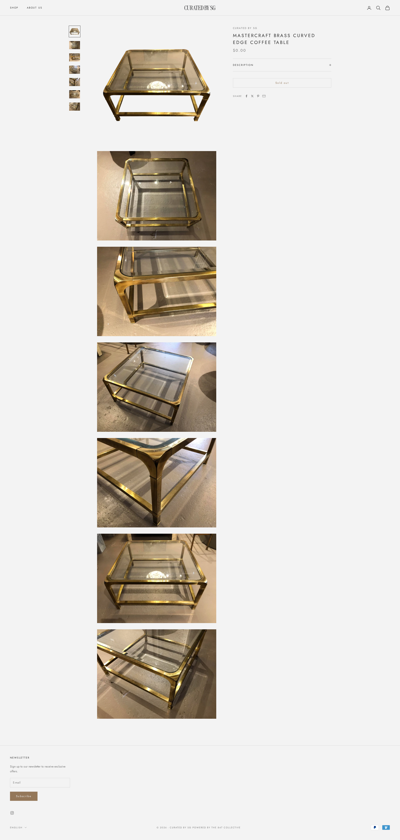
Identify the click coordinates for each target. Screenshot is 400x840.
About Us (34, 8)
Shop (14, 8)
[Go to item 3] (74, 57)
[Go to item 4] (74, 69)
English (16, 827)
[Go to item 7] (74, 106)
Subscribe (23, 796)
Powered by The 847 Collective (216, 827)
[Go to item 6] (74, 94)
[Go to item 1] (74, 31)
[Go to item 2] (74, 45)
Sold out (282, 83)
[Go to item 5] (74, 82)
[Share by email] (264, 96)
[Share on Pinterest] (258, 96)
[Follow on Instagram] (12, 813)
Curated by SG (245, 28)
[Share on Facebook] (246, 96)
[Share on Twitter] (252, 96)
